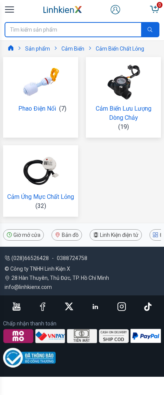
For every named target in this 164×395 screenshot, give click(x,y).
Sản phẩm (37, 49)
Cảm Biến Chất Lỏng (120, 49)
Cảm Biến (72, 49)
